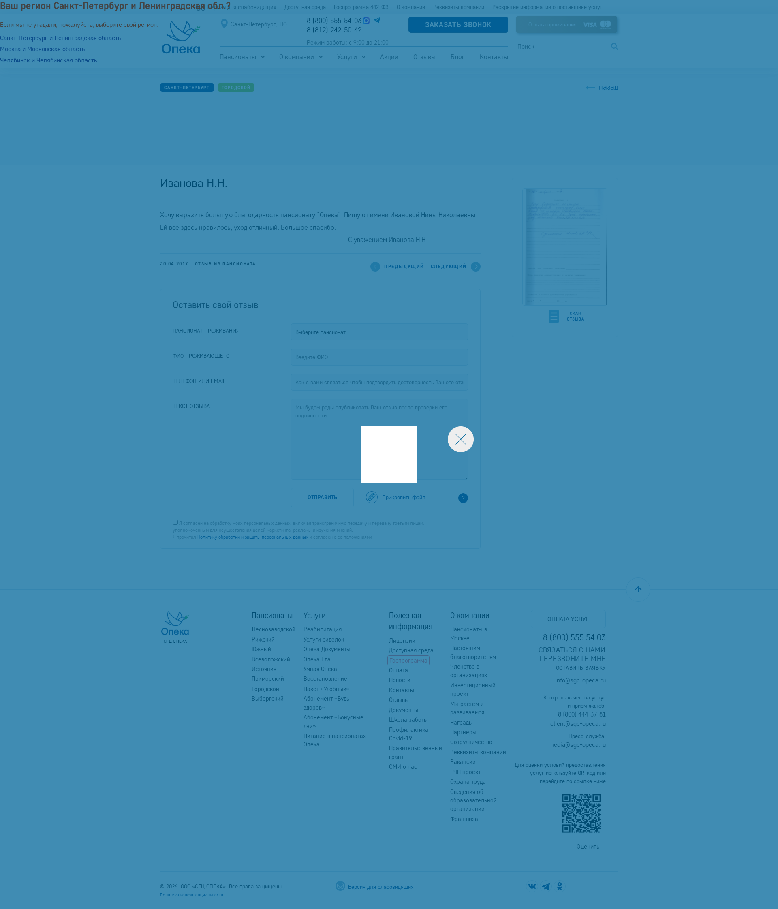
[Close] (460, 439)
